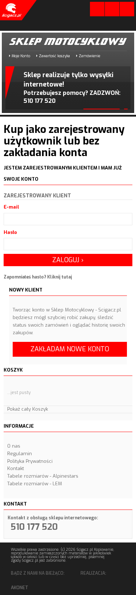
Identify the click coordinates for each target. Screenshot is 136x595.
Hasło (10, 232)
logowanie (97, 10)
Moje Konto (21, 56)
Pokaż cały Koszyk (27, 409)
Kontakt (15, 468)
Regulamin (19, 454)
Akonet (19, 588)
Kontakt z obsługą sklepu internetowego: (53, 518)
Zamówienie (89, 56)
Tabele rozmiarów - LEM (34, 484)
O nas (13, 446)
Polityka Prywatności (30, 461)
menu (127, 9)
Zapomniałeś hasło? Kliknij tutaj (38, 277)
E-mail (11, 207)
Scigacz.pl (11, 10)
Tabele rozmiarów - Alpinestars (42, 476)
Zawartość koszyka (54, 56)
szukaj (112, 9)
